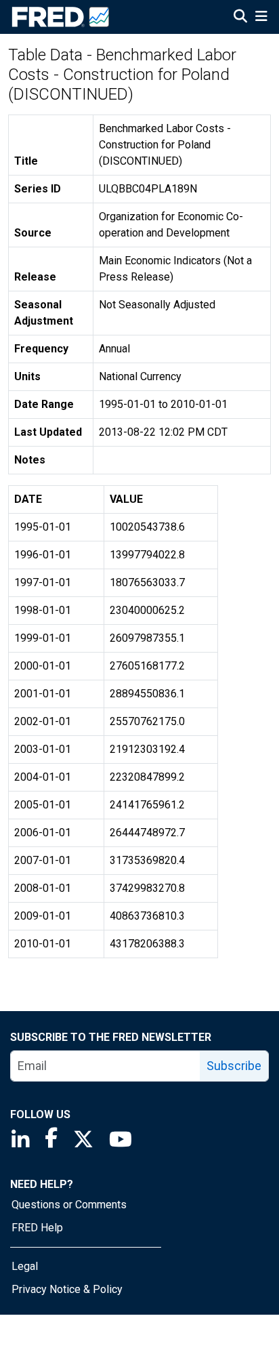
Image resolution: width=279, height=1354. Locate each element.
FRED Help (37, 1227)
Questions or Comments (69, 1204)
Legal (25, 1266)
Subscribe (234, 1066)
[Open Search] (240, 17)
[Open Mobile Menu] (261, 17)
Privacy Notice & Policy (67, 1289)
